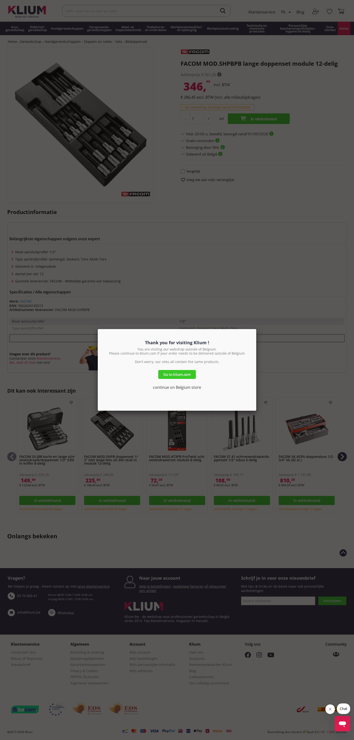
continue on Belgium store (177, 387)
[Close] (256, 329)
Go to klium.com (177, 374)
